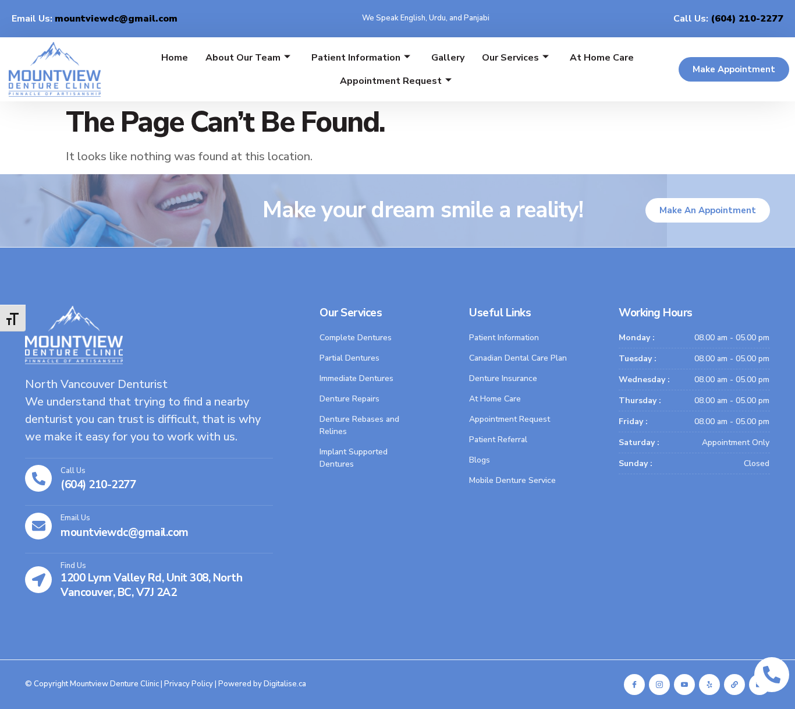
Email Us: (95, 18)
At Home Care (602, 57)
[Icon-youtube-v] (684, 684)
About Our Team (243, 57)
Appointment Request (391, 81)
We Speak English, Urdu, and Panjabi (425, 18)
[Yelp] (709, 684)
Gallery (447, 57)
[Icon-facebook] (634, 684)
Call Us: (728, 18)
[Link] (734, 684)
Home (174, 57)
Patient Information (355, 57)
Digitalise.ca (285, 684)
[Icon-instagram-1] (659, 684)
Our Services (510, 57)
